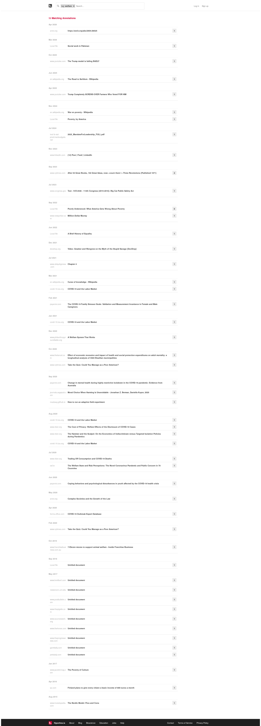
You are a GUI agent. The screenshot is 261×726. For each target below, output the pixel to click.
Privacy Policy (202, 723)
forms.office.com (57, 514)
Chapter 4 (72, 264)
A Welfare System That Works (81, 337)
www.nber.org (56, 426)
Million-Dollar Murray (77, 215)
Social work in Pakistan (78, 46)
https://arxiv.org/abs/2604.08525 (82, 30)
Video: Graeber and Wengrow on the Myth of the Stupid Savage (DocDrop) (102, 248)
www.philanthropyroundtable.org (58, 338)
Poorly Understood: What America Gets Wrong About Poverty (96, 208)
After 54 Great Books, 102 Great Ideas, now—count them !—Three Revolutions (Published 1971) (112, 173)
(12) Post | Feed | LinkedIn (80, 155)
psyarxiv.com (56, 304)
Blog (80, 723)
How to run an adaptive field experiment (86, 402)
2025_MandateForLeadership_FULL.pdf (86, 134)
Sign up (205, 6)
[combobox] (108, 6)
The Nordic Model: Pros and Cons (83, 703)
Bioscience (90, 723)
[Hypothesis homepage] (52, 6)
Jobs (114, 723)
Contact (170, 723)
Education (104, 723)
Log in (196, 6)
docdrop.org (55, 248)
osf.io (52, 465)
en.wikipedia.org (57, 79)
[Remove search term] (73, 6)
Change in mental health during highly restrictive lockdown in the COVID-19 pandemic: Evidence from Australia (115, 384)
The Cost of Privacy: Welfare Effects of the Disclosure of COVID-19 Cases (102, 426)
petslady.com (56, 654)
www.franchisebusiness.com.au (58, 548)
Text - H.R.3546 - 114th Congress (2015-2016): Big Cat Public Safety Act (101, 190)
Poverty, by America (77, 119)
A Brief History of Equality (80, 233)
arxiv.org (54, 30)
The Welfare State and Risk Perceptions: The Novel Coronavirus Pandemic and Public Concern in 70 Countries (114, 467)
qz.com (53, 687)
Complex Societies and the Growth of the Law (89, 498)
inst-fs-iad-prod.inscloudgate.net (58, 137)
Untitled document (76, 565)
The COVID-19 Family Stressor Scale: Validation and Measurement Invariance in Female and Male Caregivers (112, 305)
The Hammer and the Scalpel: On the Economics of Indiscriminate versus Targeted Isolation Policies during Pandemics (114, 435)
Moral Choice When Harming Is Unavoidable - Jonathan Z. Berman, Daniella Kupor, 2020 (108, 392)
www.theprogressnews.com (58, 639)
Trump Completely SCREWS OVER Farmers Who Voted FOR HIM (97, 94)
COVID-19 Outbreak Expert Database (84, 514)
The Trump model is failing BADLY (83, 61)
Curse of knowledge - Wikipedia (82, 282)
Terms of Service (185, 723)
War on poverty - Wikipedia (80, 112)
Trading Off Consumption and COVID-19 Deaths (90, 458)
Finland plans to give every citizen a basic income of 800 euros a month (101, 687)
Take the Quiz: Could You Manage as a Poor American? (93, 364)
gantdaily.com (56, 647)
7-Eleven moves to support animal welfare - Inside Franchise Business (100, 547)
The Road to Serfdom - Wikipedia (83, 79)
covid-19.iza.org (57, 288)
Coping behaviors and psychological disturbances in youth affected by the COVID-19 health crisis (113, 483)
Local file (54, 46)
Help (122, 723)
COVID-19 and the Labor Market (82, 288)
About (71, 723)
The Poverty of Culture (78, 669)
